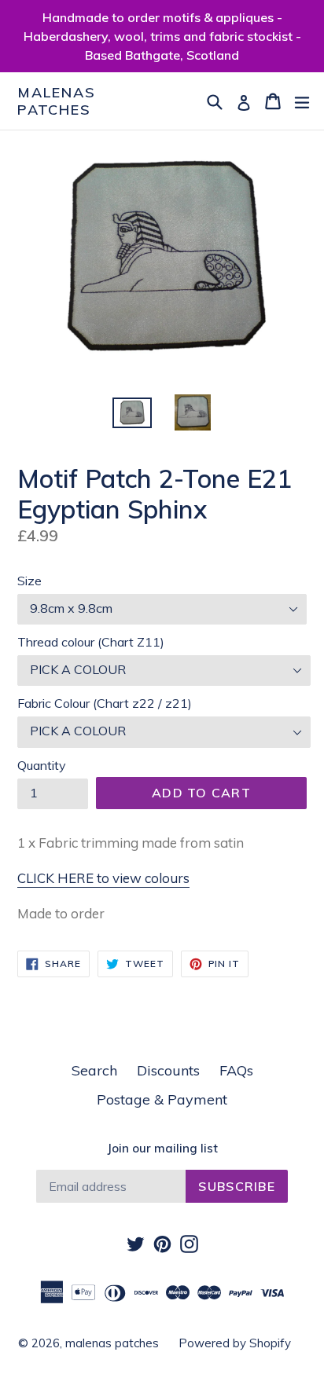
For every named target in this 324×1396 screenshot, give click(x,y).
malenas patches (56, 101)
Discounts (168, 1070)
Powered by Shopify (235, 1343)
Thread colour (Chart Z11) (90, 642)
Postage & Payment (162, 1099)
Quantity (41, 765)
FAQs (236, 1070)
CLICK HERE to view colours (103, 878)
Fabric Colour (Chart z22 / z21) (104, 703)
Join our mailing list (162, 1148)
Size (29, 580)
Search (94, 1070)
